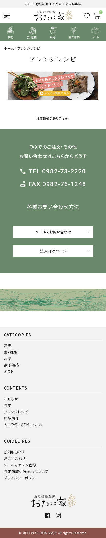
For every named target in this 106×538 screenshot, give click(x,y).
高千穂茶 (11, 365)
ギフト (9, 371)
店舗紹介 (11, 418)
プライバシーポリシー (21, 477)
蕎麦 (7, 345)
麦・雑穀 (10, 352)
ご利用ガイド (14, 452)
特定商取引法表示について (26, 471)
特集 (7, 405)
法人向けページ (53, 251)
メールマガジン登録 (20, 465)
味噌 (7, 358)
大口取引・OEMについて (23, 424)
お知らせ (11, 398)
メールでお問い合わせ (54, 231)
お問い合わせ (15, 458)
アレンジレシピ (16, 411)
